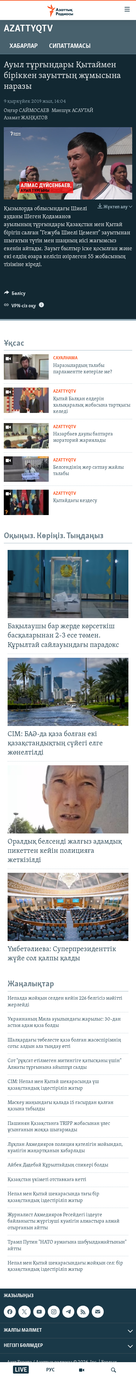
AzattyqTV (64, 391)
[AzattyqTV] (81, 1370)
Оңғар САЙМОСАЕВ (26, 110)
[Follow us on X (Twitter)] (24, 1312)
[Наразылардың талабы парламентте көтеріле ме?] (26, 367)
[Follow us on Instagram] (54, 1312)
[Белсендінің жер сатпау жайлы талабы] (26, 469)
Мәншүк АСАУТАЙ (72, 110)
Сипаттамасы (70, 46)
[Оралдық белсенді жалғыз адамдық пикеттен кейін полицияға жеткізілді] (68, 799)
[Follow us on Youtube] (39, 1312)
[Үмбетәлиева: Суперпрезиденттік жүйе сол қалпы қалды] (68, 907)
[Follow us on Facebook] (10, 1312)
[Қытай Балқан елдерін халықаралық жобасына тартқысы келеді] (26, 400)
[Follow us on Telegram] (68, 1312)
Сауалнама (65, 358)
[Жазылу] (98, 1312)
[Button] (15, 295)
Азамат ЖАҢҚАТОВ (25, 118)
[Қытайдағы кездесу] (26, 502)
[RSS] (83, 1312)
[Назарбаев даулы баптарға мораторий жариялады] (26, 435)
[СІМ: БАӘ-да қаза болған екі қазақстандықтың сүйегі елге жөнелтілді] (68, 692)
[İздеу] (113, 1370)
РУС (50, 1370)
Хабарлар (23, 46)
